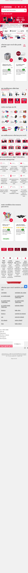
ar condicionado (5, 296)
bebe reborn (18, 324)
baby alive (17, 310)
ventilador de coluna (20, 292)
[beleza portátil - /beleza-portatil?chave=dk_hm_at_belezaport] (14, 187)
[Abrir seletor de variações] (11, 64)
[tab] (3, 21)
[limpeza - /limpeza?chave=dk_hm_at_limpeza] (4, 187)
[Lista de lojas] (19, 6)
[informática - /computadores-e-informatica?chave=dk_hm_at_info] (4, 175)
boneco (3, 313)
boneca (3, 310)
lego (2, 324)
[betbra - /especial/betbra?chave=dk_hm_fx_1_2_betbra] (21, 128)
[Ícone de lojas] (19, 6)
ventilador (4, 292)
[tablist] (14, 21)
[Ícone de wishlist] (22, 6)
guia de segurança (3, 332)
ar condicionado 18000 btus (19, 301)
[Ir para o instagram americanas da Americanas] (25, 347)
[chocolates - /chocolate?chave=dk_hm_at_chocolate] (14, 163)
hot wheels (4, 320)
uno (2, 317)
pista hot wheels (19, 317)
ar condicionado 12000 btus (5, 301)
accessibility (2, 35)
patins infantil (18, 320)
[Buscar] (24, 10)
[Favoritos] (22, 6)
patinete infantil (19, 305)
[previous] (3, 63)
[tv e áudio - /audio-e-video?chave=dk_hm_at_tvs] (24, 187)
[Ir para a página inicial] (6, 346)
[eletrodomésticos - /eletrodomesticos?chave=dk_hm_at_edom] (14, 175)
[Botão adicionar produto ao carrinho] (11, 224)
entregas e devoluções (3, 337)
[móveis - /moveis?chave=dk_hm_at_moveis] (24, 163)
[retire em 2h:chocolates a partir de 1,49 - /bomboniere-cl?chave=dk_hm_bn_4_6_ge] (23, 117)
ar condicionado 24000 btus (19, 296)
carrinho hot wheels (20, 313)
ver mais (24, 45)
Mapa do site (14, 358)
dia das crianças (4, 335)
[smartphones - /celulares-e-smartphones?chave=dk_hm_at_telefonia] (4, 163)
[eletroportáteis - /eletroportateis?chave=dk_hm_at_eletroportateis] (24, 175)
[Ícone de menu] (2, 7)
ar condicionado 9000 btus (5, 306)
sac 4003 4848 (4, 330)
